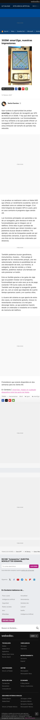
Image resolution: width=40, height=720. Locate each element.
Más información (30, 718)
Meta (12, 31)
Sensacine (24, 658)
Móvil (21, 396)
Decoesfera (5, 686)
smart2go (36, 396)
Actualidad (24, 595)
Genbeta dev (25, 603)
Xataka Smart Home (8, 654)
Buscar (37, 628)
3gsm (28, 396)
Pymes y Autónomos (27, 686)
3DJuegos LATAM (26, 698)
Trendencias (6, 683)
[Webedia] (35, 1)
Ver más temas (8, 620)
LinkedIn (34, 579)
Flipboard (23, 88)
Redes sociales (7, 607)
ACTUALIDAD (6, 6)
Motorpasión (24, 671)
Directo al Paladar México (9, 706)
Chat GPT (19, 551)
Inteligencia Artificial (27, 614)
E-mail (26, 88)
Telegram (22, 579)
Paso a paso (6, 595)
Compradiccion (6, 689)
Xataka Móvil (6, 648)
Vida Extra (24, 648)
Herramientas (13, 396)
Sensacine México (26, 701)
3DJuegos (24, 646)
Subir (33, 636)
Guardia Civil (21, 31)
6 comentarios (8, 89)
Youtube (18, 579)
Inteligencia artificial (8, 599)
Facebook (16, 88)
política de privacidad (27, 570)
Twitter (19, 88)
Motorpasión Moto (26, 673)
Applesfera (5, 651)
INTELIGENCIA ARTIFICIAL (21, 6)
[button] (14, 103)
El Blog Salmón (25, 683)
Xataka (4, 646)
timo (3, 610)
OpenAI (6, 31)
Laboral (23, 607)
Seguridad (5, 603)
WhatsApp (5, 614)
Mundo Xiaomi (6, 657)
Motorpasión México (27, 706)
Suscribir (33, 566)
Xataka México (6, 698)
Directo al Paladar (7, 671)
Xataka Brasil (6, 701)
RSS (26, 579)
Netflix (23, 610)
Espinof (23, 661)
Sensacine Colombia (27, 704)
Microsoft (30, 31)
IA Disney (28, 551)
